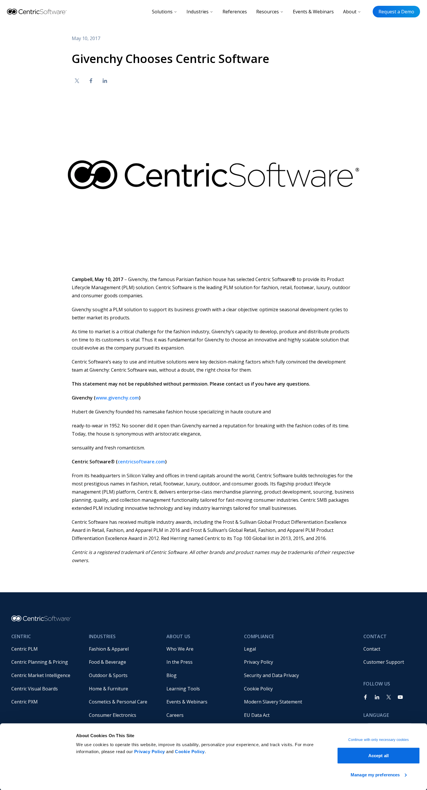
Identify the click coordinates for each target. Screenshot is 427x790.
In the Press (179, 662)
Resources (267, 11)
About (349, 11)
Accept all (378, 755)
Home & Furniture (108, 688)
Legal (250, 649)
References (235, 11)
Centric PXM (24, 702)
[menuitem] (45, 649)
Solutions (162, 11)
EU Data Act (257, 715)
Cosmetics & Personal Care (118, 702)
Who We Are (179, 649)
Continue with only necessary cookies (378, 740)
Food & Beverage (107, 662)
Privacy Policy (149, 751)
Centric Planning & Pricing (39, 662)
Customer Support (383, 662)
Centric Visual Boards (34, 688)
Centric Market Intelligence (40, 675)
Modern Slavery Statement (273, 702)
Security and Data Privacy (271, 675)
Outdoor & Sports (108, 675)
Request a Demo (396, 11)
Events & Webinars (313, 11)
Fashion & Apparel (109, 649)
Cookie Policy (190, 751)
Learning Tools (183, 688)
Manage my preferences (375, 774)
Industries (197, 11)
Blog (171, 675)
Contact (371, 649)
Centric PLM (24, 649)
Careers (175, 715)
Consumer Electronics (112, 715)
